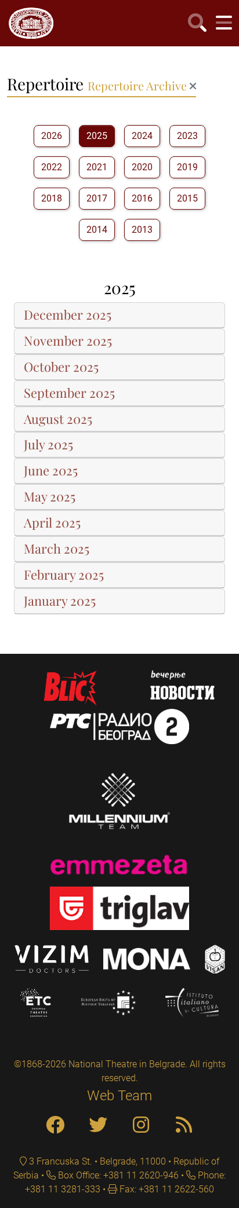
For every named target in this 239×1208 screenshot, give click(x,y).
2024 (142, 135)
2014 (96, 229)
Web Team (119, 1096)
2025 (96, 135)
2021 (96, 167)
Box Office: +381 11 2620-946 (117, 1175)
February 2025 (64, 575)
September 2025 (69, 393)
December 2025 (67, 315)
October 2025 (61, 367)
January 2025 (60, 601)
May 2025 (49, 496)
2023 (187, 135)
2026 (51, 135)
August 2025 (58, 419)
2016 (142, 198)
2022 (51, 167)
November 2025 (68, 341)
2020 (142, 167)
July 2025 (48, 444)
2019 (187, 167)
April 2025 (52, 522)
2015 (187, 198)
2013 (142, 229)
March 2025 (56, 549)
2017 (96, 198)
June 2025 (51, 470)
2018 (51, 198)
